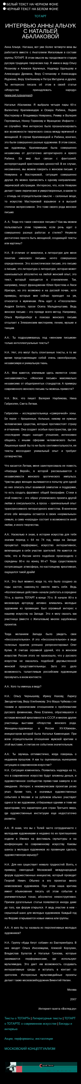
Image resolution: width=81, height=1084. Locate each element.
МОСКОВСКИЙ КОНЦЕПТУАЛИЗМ (29, 1048)
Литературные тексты (47, 1018)
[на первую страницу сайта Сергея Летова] (40, 1067)
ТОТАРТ (40, 16)
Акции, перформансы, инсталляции (28, 1038)
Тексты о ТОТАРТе (17, 1018)
